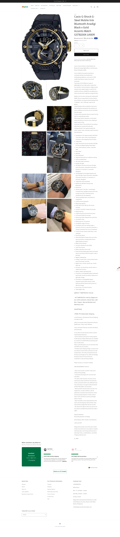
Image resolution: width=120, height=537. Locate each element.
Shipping (76, 40)
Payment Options (51, 489)
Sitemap (23, 484)
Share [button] (77, 438)
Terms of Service (51, 494)
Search (23, 486)
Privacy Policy (50, 496)
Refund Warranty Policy (52, 491)
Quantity (76, 42)
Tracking (49, 484)
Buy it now (86, 54)
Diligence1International (61, 526)
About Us (24, 489)
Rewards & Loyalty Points (27, 494)
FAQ (48, 499)
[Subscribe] (45, 514)
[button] (76, 5)
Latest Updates (25, 491)
